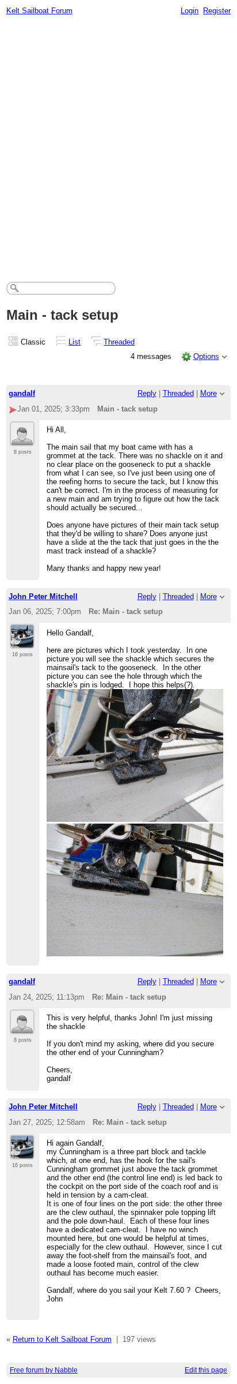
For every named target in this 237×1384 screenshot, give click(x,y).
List (74, 342)
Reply (146, 393)
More (208, 393)
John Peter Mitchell (43, 596)
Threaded (119, 342)
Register (217, 10)
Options (206, 356)
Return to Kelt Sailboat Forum (62, 1339)
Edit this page (206, 1370)
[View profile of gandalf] (22, 439)
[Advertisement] (118, 145)
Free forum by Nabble (44, 1370)
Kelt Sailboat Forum (39, 10)
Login (189, 10)
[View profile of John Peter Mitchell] (22, 641)
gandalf (22, 393)
